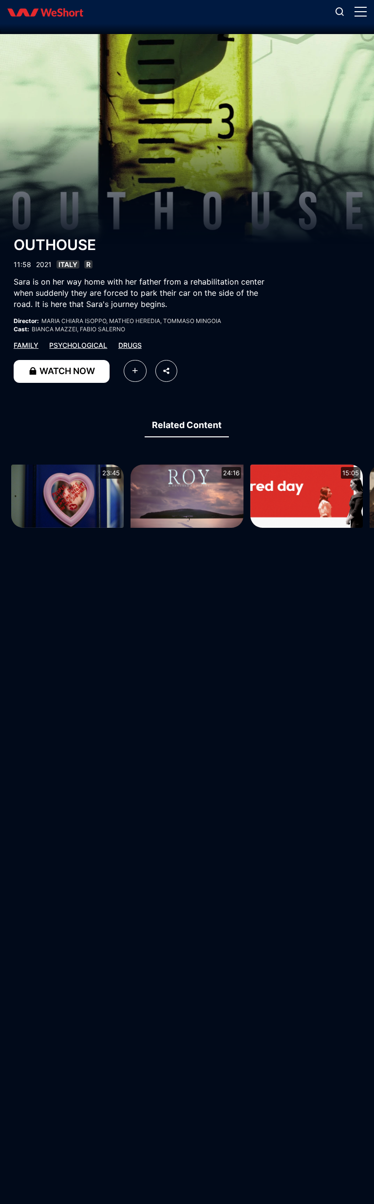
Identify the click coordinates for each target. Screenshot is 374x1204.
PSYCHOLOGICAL (78, 345)
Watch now (66, 371)
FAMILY (26, 345)
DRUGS (130, 345)
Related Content (187, 425)
